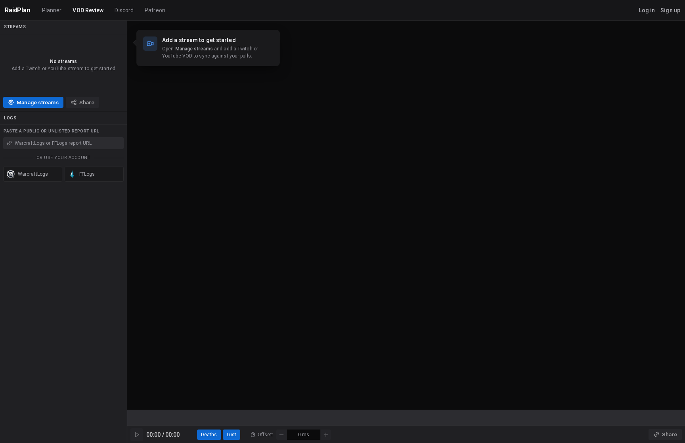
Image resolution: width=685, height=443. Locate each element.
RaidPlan (17, 10)
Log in (647, 10)
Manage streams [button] (38, 102)
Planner (52, 10)
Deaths (209, 434)
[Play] (136, 434)
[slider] (406, 418)
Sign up (670, 10)
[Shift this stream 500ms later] (326, 435)
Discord (124, 10)
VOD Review (88, 10)
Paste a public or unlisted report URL (51, 131)
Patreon (155, 10)
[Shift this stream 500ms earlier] (281, 435)
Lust (231, 434)
